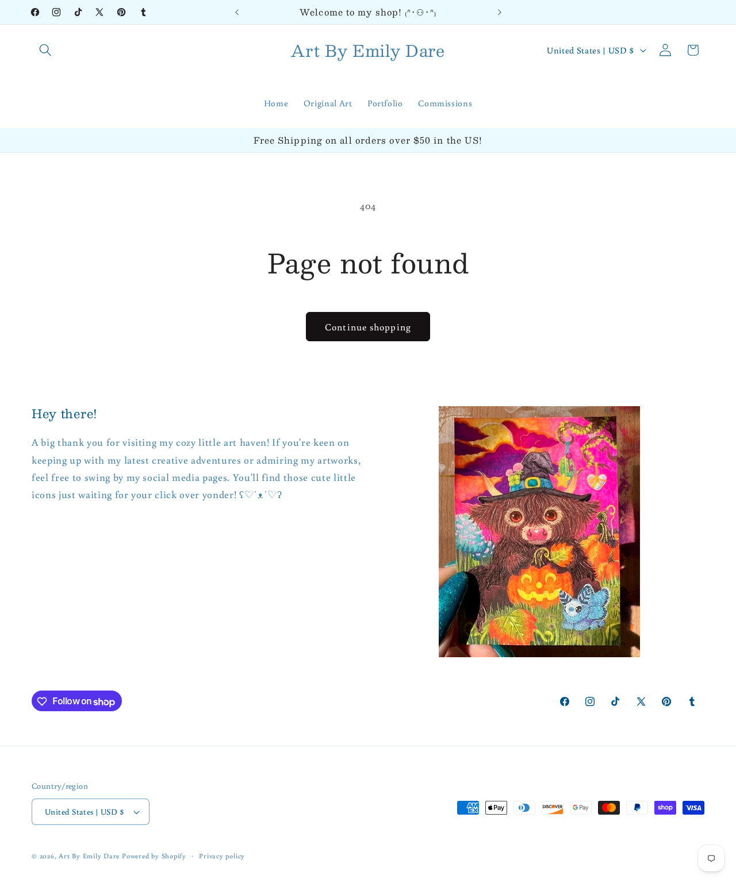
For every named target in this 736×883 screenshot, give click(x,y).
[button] (45, 50)
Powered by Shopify (154, 855)
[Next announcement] (499, 12)
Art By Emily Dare (89, 855)
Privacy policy (222, 855)
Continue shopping (368, 327)
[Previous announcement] (237, 12)
